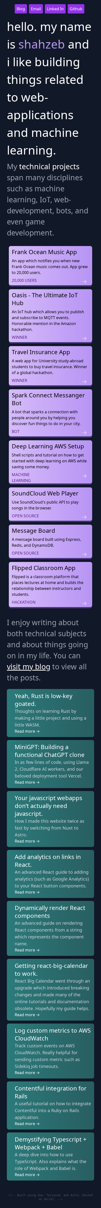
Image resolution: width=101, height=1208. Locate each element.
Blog (21, 9)
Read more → (27, 731)
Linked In (55, 9)
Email (36, 9)
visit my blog (28, 667)
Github (76, 9)
